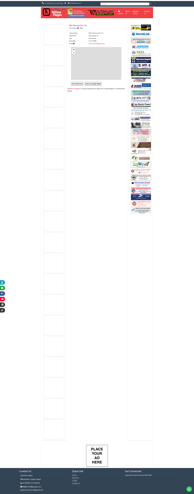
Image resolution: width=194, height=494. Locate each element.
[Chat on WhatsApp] (189, 489)
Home (121, 13)
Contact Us (147, 12)
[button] (73, 49)
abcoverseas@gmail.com (97, 43)
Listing (74, 480)
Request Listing (136, 12)
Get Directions (77, 84)
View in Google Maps (93, 84)
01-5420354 (58, 3)
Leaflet (119, 79)
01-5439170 (49, 3)
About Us (127, 12)
